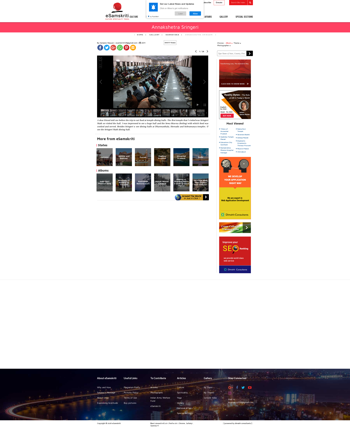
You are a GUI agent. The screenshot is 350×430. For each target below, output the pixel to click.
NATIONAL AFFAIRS (203, 16)
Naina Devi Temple (241, 130)
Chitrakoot (241, 152)
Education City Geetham (226, 143)
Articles (154, 387)
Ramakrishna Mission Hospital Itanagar (227, 150)
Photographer (223, 45)
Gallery (154, 35)
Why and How (104, 387)
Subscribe (206, 2)
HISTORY (183, 16)
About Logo (103, 397)
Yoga (179, 397)
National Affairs (184, 408)
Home (140, 35)
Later (180, 13)
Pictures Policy (131, 392)
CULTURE (134, 16)
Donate (219, 2)
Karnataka (172, 35)
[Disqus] (152, 238)
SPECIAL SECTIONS (244, 16)
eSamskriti (155, 406)
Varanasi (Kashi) (243, 135)
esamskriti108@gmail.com (127, 43)
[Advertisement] (175, 326)
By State (208, 387)
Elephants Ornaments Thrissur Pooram (244, 143)
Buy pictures (130, 403)
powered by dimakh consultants (237, 423)
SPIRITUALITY (152, 16)
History (180, 403)
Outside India (210, 397)
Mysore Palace (243, 149)
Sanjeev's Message (106, 392)
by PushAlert (154, 16)
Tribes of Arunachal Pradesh (224, 131)
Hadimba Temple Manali (227, 138)
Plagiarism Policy (132, 387)
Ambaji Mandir (243, 138)
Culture (180, 387)
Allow (195, 13)
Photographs (156, 392)
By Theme (209, 392)
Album (228, 43)
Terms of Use (130, 397)
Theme (237, 43)
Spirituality (182, 392)
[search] (241, 2)
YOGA (168, 16)
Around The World (191, 197)
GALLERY (224, 16)
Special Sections (185, 413)
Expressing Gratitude (107, 403)
